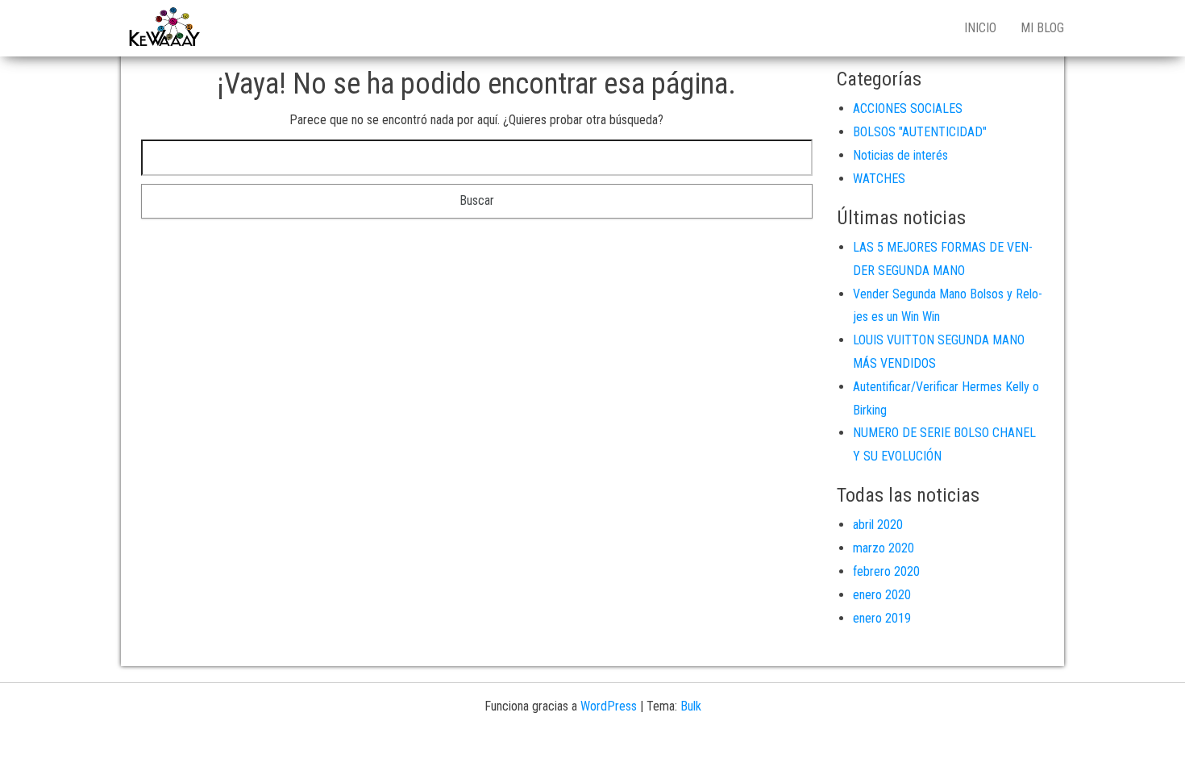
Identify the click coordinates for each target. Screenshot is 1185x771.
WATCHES (879, 178)
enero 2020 (882, 594)
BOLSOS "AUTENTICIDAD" (920, 132)
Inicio (980, 27)
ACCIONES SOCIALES (908, 108)
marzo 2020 (883, 548)
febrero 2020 (886, 571)
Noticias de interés (900, 155)
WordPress (608, 706)
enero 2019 (882, 618)
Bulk (690, 706)
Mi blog (1042, 27)
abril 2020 (878, 524)
